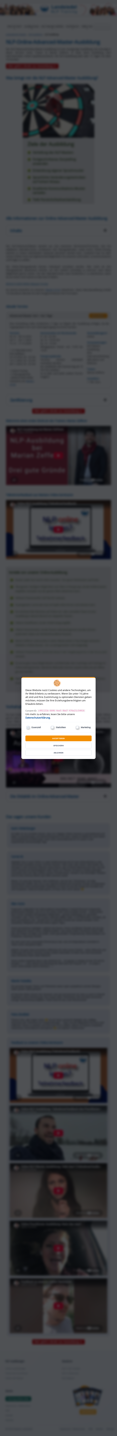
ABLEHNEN (58, 753)
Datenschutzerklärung (37, 717)
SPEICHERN (58, 746)
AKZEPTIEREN (58, 738)
